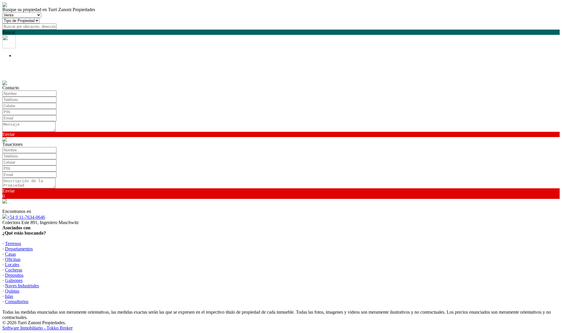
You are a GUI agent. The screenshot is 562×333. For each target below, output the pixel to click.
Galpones (14, 280)
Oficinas (12, 259)
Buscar (8, 32)
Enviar (8, 134)
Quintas (12, 290)
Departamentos (19, 248)
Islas (9, 296)
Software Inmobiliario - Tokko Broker (37, 327)
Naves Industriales (22, 285)
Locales (12, 264)
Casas (10, 254)
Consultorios (16, 301)
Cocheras (13, 269)
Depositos (14, 275)
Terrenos (13, 243)
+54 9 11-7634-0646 (26, 217)
